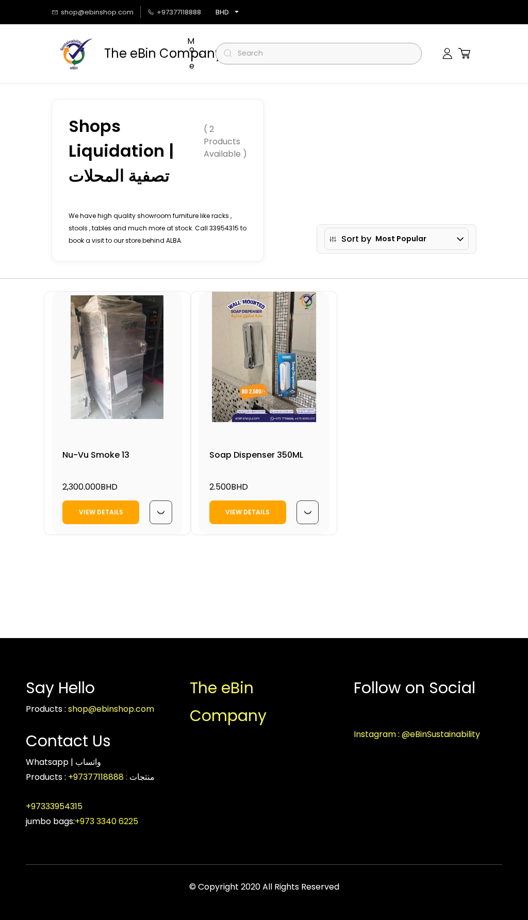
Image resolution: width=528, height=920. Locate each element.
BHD (222, 12)
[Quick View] (160, 512)
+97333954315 (55, 806)
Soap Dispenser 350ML (256, 455)
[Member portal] (447, 53)
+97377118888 (96, 777)
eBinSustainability (445, 734)
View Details (101, 512)
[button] (464, 53)
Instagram (375, 734)
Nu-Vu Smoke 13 (95, 455)
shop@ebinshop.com (111, 709)
